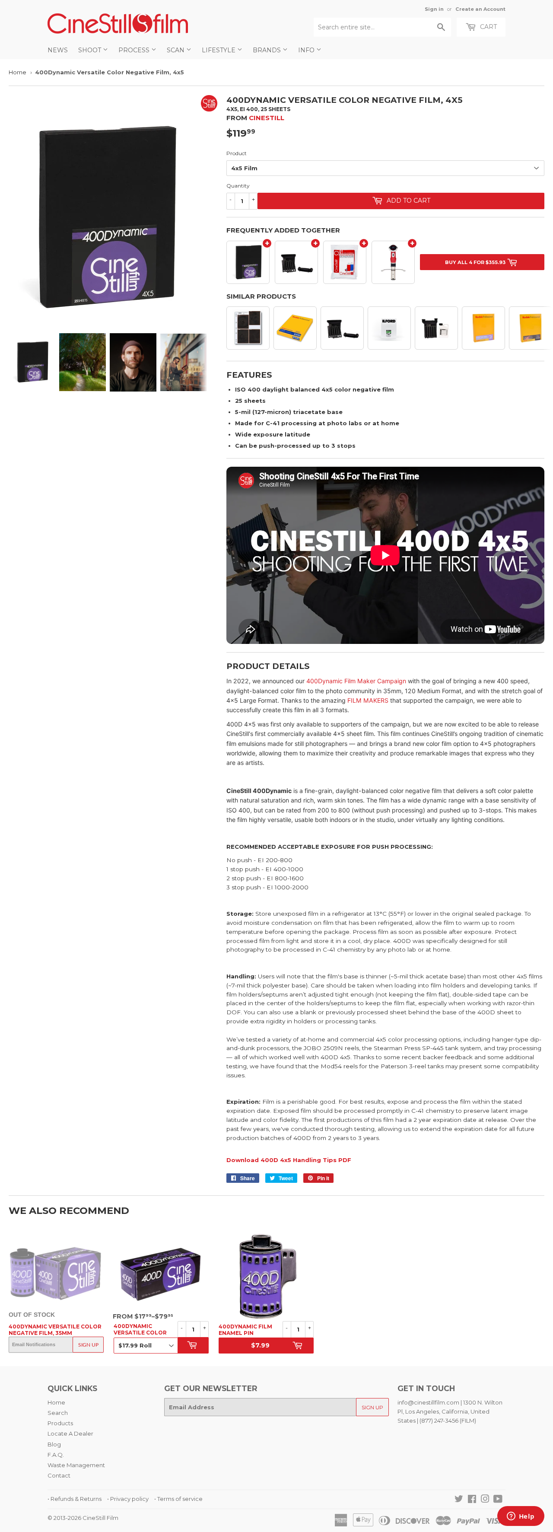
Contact (59, 1475)
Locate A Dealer (70, 1433)
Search (58, 1412)
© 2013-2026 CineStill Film (83, 1517)
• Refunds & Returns (75, 1498)
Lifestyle (219, 50)
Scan (176, 50)
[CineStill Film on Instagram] (485, 1500)
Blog (54, 1444)
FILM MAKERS (367, 700)
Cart (487, 27)
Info (307, 50)
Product (236, 153)
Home (17, 72)
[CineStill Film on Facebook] (472, 1500)
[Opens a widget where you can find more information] (520, 1517)
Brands (268, 50)
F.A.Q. (56, 1454)
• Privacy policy (128, 1498)
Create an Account (480, 9)
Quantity (238, 185)
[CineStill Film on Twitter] (458, 1500)
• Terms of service (178, 1498)
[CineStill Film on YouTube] (497, 1500)
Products (60, 1423)
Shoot (90, 50)
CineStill (266, 118)
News (58, 50)
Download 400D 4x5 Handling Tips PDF (288, 1159)
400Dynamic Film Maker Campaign (356, 681)
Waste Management (76, 1465)
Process (134, 50)
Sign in (434, 9)
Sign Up (88, 1344)
